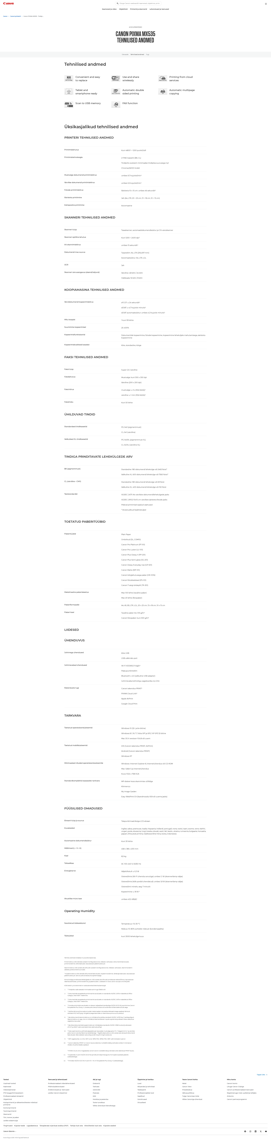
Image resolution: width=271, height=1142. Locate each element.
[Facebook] (245, 1131)
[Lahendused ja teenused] (170, 9)
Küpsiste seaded (109, 1126)
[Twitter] (261, 1131)
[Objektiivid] (128, 9)
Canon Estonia (9, 1131)
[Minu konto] (266, 4)
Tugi (147, 54)
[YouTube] (266, 1131)
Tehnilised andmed (137, 54)
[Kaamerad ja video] (117, 9)
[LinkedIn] (255, 1131)
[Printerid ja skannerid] (148, 9)
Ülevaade (125, 54)
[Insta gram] (250, 1131)
